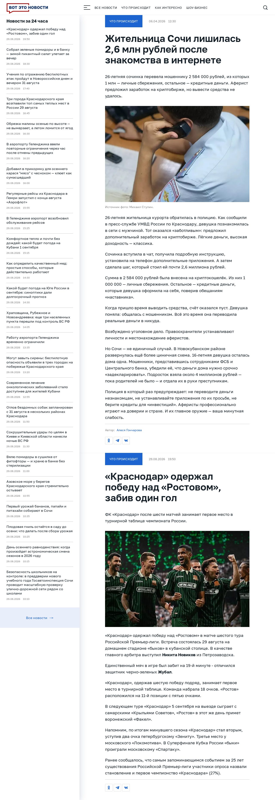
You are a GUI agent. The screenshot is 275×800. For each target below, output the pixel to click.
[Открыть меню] (87, 7)
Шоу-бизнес (197, 7)
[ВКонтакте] (126, 440)
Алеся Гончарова (129, 430)
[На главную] (27, 7)
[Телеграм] (117, 440)
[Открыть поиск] (265, 7)
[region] (39, 407)
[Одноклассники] (109, 440)
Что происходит (136, 7)
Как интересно (168, 7)
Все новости (106, 7)
